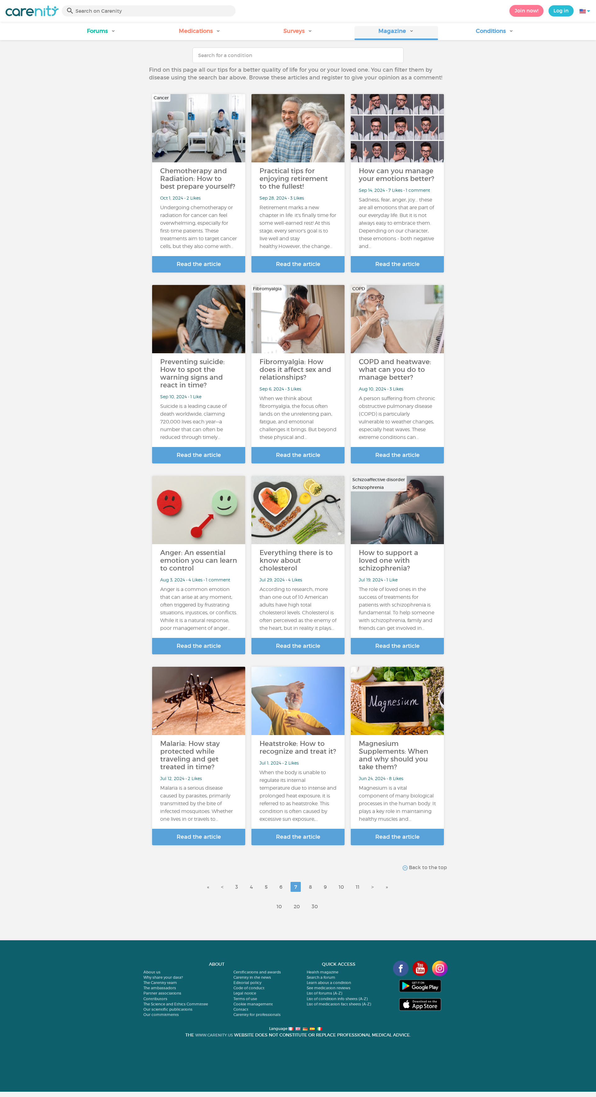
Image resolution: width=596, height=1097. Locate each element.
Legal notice (244, 993)
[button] (101, 33)
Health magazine (322, 972)
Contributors (155, 998)
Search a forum (321, 977)
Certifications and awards (257, 972)
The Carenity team (160, 982)
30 (315, 906)
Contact (240, 1009)
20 (297, 906)
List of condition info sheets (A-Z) (337, 998)
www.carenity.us (214, 1035)
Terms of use (245, 998)
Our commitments (161, 1014)
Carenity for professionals (257, 1014)
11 (357, 887)
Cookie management (253, 1004)
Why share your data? (163, 977)
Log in (561, 10)
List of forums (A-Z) (324, 993)
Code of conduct (248, 988)
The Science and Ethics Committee (175, 1004)
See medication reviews (328, 988)
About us (151, 972)
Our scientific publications (167, 1009)
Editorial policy (247, 982)
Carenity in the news (252, 977)
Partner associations (162, 993)
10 (341, 887)
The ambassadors (159, 988)
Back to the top (427, 867)
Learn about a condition (329, 982)
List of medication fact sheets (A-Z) (339, 1004)
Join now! (526, 10)
